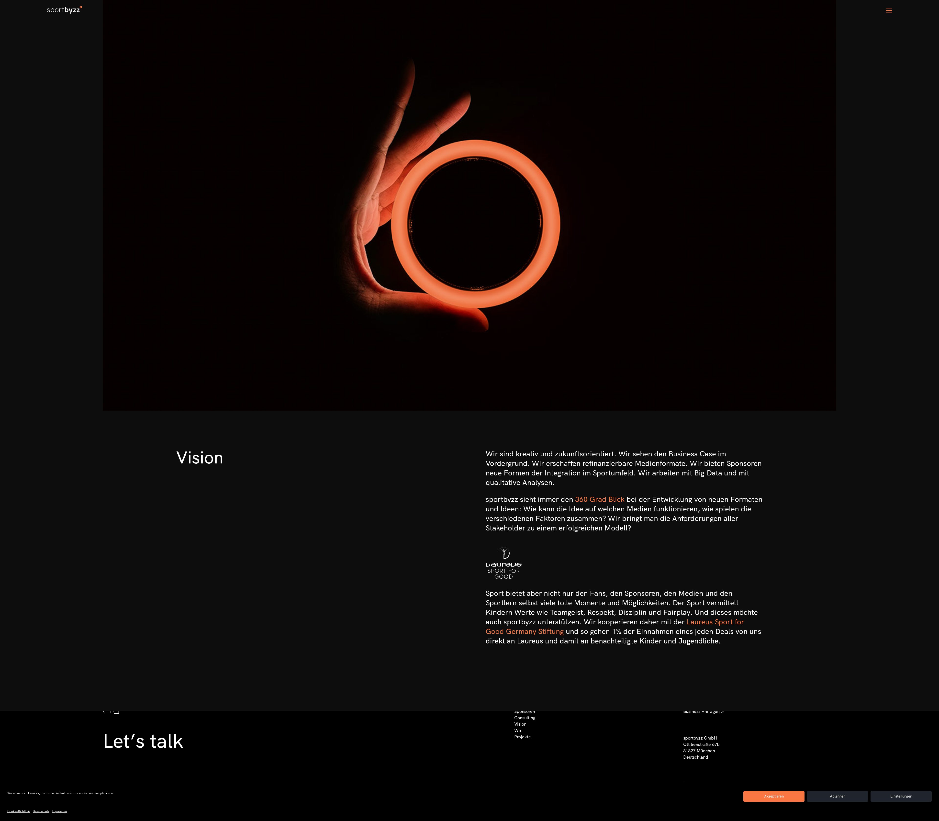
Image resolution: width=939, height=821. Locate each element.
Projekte (522, 737)
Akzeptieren (774, 796)
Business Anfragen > (703, 711)
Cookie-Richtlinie (18, 811)
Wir (518, 730)
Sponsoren (524, 711)
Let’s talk (143, 741)
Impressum (59, 811)
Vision (520, 724)
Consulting (524, 717)
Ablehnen (837, 796)
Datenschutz (41, 811)
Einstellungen (901, 796)
